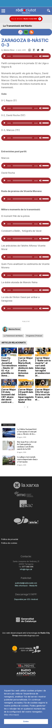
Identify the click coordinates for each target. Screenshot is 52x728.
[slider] (45, 56)
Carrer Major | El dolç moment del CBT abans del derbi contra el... (8, 396)
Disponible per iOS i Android (26, 599)
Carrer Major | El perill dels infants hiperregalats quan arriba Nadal (26, 396)
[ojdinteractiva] (26, 521)
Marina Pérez (9, 50)
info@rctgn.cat (26, 569)
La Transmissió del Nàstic (17, 25)
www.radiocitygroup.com (28, 635)
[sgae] (26, 503)
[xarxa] (26, 485)
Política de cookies (9, 543)
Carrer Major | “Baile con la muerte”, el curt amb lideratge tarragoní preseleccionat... (43, 367)
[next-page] (27, 407)
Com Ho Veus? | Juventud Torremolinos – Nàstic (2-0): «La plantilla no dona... (9, 367)
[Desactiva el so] (40, 56)
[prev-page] (24, 407)
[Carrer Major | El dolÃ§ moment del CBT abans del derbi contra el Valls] (9, 383)
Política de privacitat (9, 539)
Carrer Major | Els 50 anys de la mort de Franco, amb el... (42, 394)
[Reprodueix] (4, 56)
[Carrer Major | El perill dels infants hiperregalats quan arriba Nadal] (26, 383)
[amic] (26, 494)
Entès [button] (26, 721)
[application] (26, 56)
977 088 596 (27, 567)
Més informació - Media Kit (26, 586)
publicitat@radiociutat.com (26, 583)
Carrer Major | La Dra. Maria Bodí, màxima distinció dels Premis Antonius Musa (25, 367)
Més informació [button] (11, 714)
